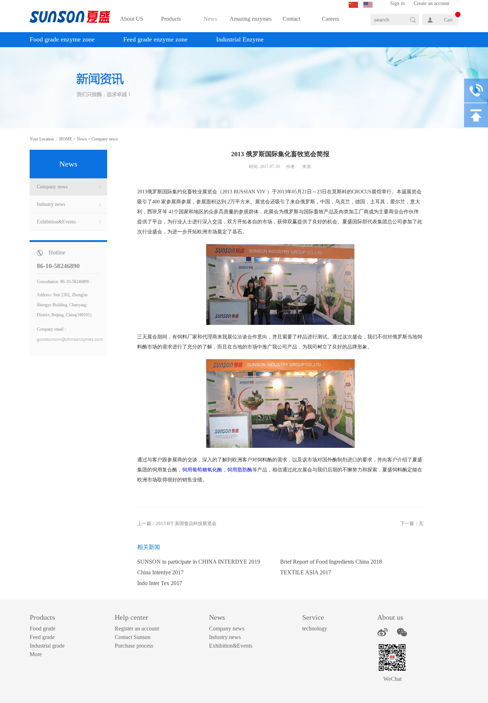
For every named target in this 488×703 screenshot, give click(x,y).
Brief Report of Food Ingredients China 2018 (331, 562)
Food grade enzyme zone (62, 39)
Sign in (397, 3)
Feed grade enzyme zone (155, 39)
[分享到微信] (402, 632)
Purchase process (134, 646)
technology (314, 628)
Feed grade (42, 637)
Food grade (42, 628)
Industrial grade (47, 646)
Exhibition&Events (230, 646)
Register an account (137, 628)
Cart (448, 20)
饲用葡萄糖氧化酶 (202, 469)
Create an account (431, 3)
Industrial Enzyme (240, 39)
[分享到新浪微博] (382, 632)
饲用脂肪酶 (239, 469)
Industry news (225, 637)
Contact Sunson (132, 637)
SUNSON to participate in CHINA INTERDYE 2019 (198, 562)
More (36, 654)
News (82, 139)
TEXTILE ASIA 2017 (305, 572)
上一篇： (176, 523)
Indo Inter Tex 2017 (159, 583)
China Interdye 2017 (160, 572)
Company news (104, 139)
